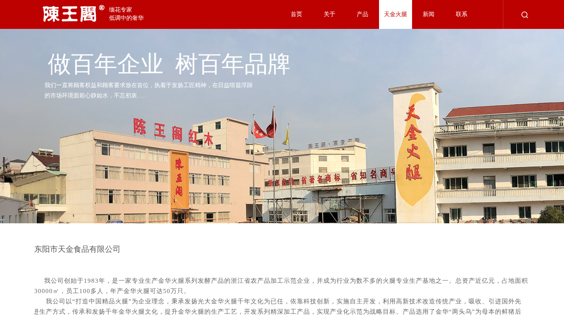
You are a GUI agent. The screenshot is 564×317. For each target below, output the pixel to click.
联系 (461, 14)
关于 (329, 14)
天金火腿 (395, 14)
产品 (362, 14)
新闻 (428, 14)
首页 (296, 14)
